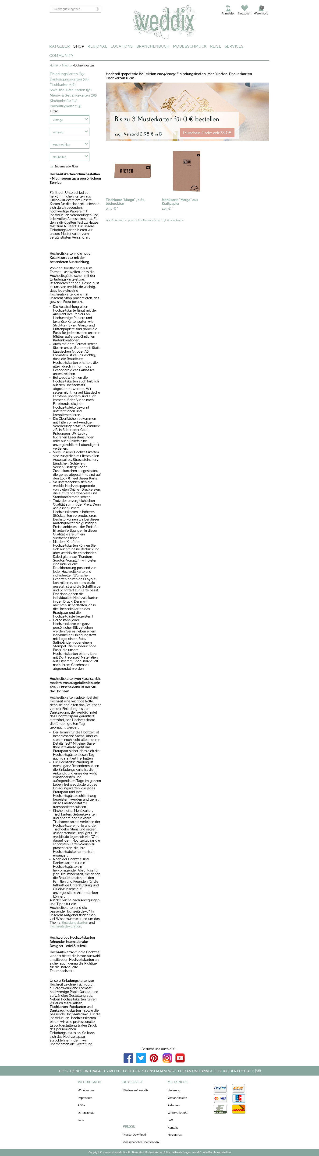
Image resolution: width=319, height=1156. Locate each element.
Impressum (85, 1098)
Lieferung (174, 1090)
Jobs (81, 1120)
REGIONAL (97, 46)
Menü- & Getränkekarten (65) (73, 95)
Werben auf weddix (135, 1090)
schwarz (58, 132)
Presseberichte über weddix (141, 1142)
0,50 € (112, 208)
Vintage (58, 120)
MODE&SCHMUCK (190, 46)
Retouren (174, 1105)
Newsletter (175, 1135)
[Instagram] (167, 1058)
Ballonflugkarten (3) (65, 106)
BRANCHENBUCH (153, 46)
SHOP (78, 46)
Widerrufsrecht (178, 1112)
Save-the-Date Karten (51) (71, 90)
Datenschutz (86, 1112)
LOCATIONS (122, 46)
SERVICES (234, 46)
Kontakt (173, 1127)
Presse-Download (134, 1134)
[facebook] (128, 1058)
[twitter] (141, 1058)
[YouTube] (180, 1058)
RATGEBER (59, 46)
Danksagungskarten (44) (69, 79)
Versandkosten (177, 1098)
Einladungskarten (74, 922)
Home (54, 65)
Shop (65, 65)
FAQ (170, 1120)
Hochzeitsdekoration (65, 926)
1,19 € (167, 208)
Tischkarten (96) (62, 85)
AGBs (81, 1105)
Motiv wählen (61, 144)
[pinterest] (154, 1058)
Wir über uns (86, 1090)
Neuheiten (59, 157)
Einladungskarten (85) (67, 74)
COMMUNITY (61, 55)
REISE (215, 46)
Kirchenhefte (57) (63, 101)
